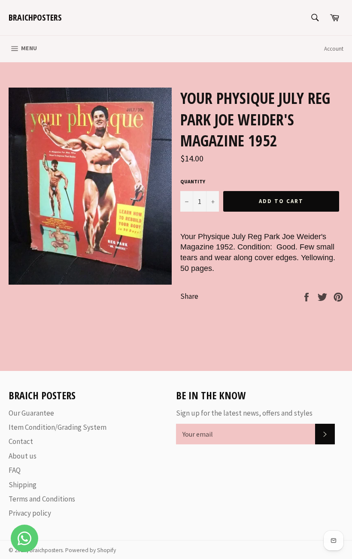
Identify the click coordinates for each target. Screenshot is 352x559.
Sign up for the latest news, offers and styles (244, 413)
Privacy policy (30, 513)
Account (333, 48)
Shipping (22, 484)
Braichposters (35, 17)
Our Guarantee (31, 413)
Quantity (192, 181)
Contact (21, 441)
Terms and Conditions (42, 499)
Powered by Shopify (90, 550)
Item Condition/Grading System (57, 427)
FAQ (15, 470)
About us (22, 456)
